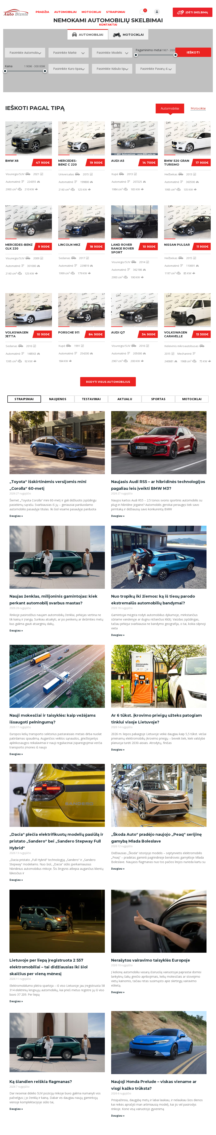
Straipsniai (115, 12)
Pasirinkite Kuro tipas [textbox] (67, 69)
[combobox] (25, 53)
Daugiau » (16, 516)
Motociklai (91, 12)
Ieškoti (193, 52)
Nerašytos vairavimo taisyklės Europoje (150, 960)
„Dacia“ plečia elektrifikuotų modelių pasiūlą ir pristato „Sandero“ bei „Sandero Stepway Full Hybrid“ (56, 841)
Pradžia (42, 12)
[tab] (170, 108)
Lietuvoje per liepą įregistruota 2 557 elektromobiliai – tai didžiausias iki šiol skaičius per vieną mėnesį (48, 967)
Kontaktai (108, 24)
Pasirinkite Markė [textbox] (65, 53)
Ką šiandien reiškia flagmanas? (40, 1081)
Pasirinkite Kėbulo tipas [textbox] (112, 69)
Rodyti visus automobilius (108, 381)
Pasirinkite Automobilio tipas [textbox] (27, 53)
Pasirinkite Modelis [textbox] (109, 53)
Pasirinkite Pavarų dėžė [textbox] (156, 69)
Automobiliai (65, 12)
